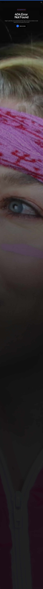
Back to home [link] (23, 26)
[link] (18, 26)
